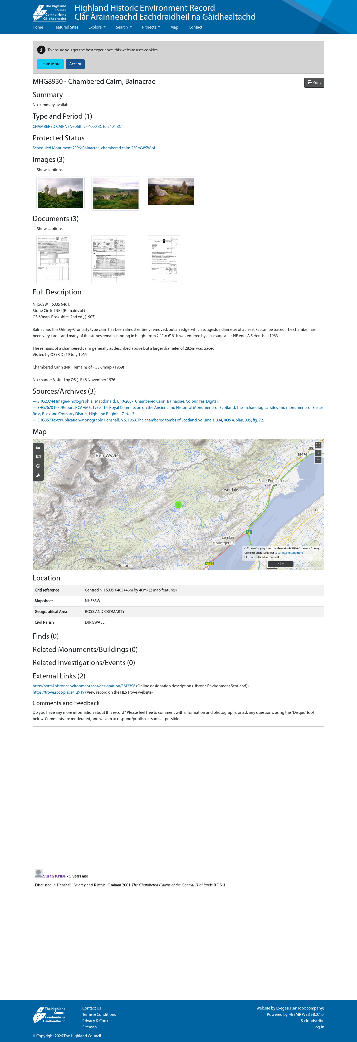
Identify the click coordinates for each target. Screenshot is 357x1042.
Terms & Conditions (99, 1015)
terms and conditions (290, 553)
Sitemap (89, 1027)
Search (122, 27)
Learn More (50, 64)
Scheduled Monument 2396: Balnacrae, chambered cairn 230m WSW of (94, 148)
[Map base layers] (38, 457)
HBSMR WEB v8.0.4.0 (306, 1015)
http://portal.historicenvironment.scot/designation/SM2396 (84, 686)
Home (38, 27)
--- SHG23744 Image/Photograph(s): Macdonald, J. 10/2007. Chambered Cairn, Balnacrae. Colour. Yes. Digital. (125, 401)
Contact (195, 27)
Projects (149, 27)
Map (174, 27)
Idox (302, 1008)
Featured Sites (66, 27)
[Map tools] (38, 476)
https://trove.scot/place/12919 (58, 692)
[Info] (38, 466)
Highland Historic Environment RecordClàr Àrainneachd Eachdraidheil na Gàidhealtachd (165, 13)
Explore (95, 27)
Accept (75, 64)
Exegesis (283, 1008)
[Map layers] (38, 448)
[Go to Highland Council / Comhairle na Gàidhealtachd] (49, 11)
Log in (318, 1027)
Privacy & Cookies (97, 1021)
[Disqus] (178, 796)
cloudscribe (314, 1021)
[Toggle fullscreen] (318, 445)
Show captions (49, 170)
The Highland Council (82, 1036)
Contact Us (91, 1008)
